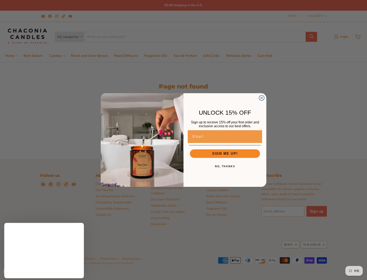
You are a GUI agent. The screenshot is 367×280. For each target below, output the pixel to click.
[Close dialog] (261, 97)
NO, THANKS (225, 166)
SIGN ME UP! (225, 153)
